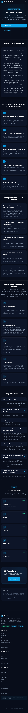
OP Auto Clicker (5, 645)
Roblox (2, 679)
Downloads (3, 637)
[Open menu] (25, 2)
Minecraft (3, 681)
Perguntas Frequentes (6, 642)
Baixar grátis (8, 25)
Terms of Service (5, 691)
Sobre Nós (3, 635)
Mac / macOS (4, 672)
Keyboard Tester (5, 661)
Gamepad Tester (5, 663)
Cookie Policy (4, 693)
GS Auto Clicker (4, 647)
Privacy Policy (4, 688)
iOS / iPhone (4, 677)
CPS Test (3, 656)
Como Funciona (5, 640)
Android (3, 674)
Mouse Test (4, 658)
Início (2, 605)
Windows (3, 670)
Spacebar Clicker (5, 654)
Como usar (8, 30)
